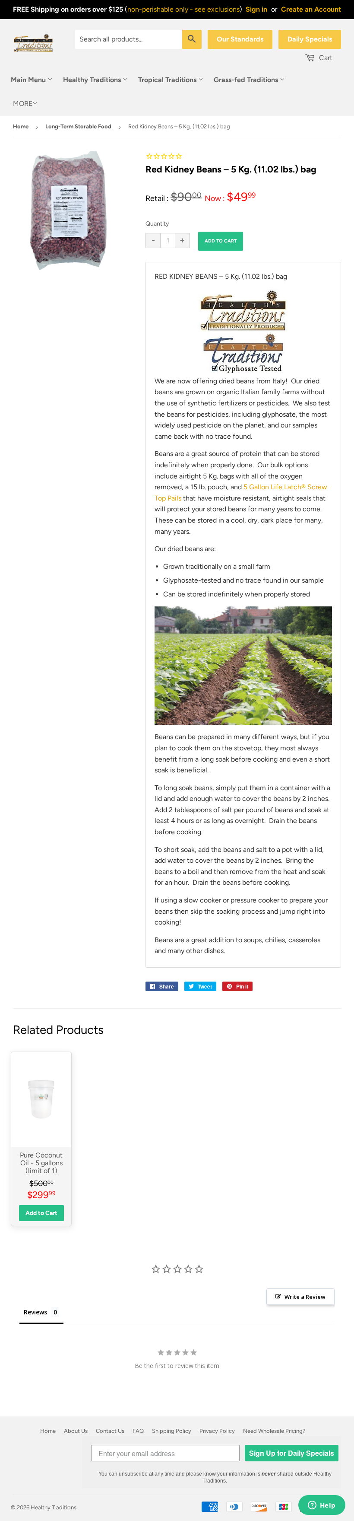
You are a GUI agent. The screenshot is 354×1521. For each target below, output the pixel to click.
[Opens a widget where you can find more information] (321, 1506)
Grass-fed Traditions (247, 80)
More (22, 103)
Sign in (256, 9)
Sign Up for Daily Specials (291, 1453)
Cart (324, 58)
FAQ (138, 1431)
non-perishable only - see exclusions (183, 9)
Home (20, 126)
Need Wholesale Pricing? (274, 1431)
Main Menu (29, 80)
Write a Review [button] (305, 1297)
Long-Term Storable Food (78, 126)
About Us (76, 1431)
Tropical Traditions (168, 80)
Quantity (157, 223)
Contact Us (110, 1431)
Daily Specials (310, 39)
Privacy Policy (217, 1431)
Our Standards (240, 39)
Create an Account (311, 9)
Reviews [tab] (35, 1312)
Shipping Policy (171, 1431)
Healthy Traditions (93, 80)
